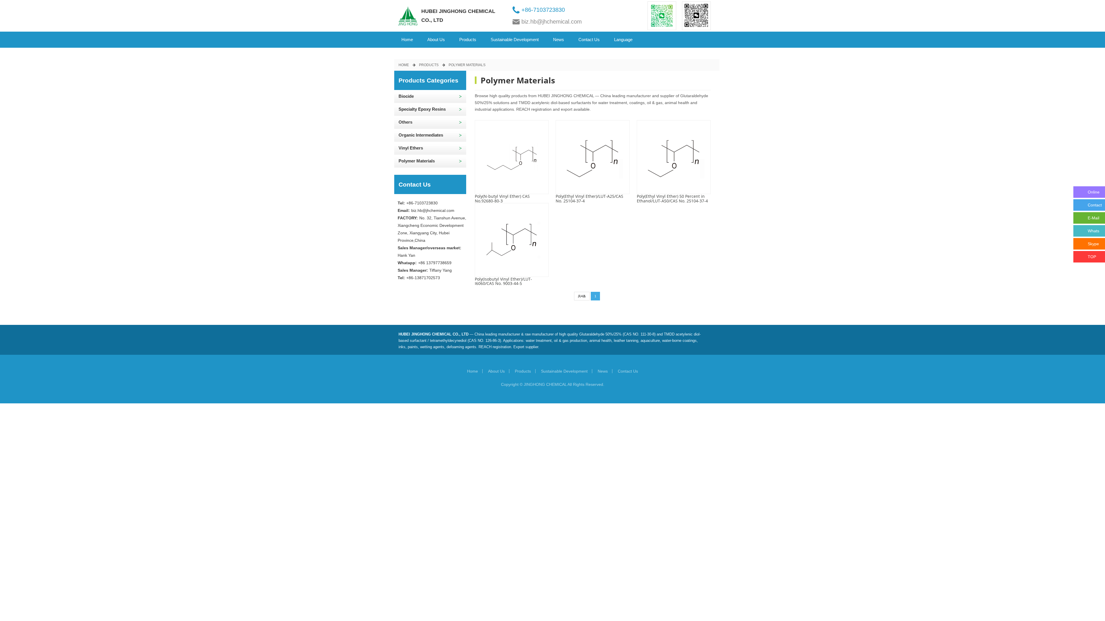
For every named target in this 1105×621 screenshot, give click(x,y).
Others (405, 122)
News (603, 371)
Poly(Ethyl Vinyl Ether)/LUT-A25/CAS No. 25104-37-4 (589, 198)
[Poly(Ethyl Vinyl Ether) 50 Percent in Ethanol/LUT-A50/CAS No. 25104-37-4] (674, 157)
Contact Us (628, 371)
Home (407, 39)
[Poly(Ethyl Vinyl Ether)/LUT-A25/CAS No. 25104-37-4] (593, 157)
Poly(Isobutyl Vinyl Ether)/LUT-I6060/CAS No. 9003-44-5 (503, 281)
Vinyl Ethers (411, 147)
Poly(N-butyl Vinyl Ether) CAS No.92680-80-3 (502, 198)
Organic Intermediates (421, 135)
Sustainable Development (564, 371)
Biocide (406, 96)
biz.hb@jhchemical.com (551, 21)
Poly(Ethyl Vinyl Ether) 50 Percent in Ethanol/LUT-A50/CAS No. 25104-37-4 (672, 198)
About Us (496, 371)
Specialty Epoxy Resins (422, 109)
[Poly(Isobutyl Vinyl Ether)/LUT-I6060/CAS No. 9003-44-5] (512, 240)
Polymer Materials (467, 65)
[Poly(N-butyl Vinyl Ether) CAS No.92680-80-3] (512, 157)
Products (429, 65)
